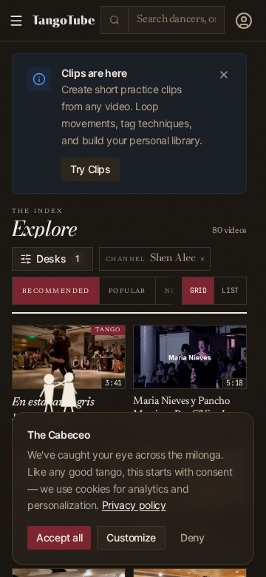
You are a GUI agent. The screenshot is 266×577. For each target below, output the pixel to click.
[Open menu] (244, 20)
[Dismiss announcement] (224, 74)
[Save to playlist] (42, 338)
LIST (230, 290)
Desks (58, 258)
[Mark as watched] (58, 338)
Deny (192, 537)
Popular (127, 291)
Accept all (59, 537)
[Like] (25, 338)
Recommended (56, 291)
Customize (131, 537)
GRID (198, 290)
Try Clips (90, 169)
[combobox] (176, 20)
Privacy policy (134, 505)
